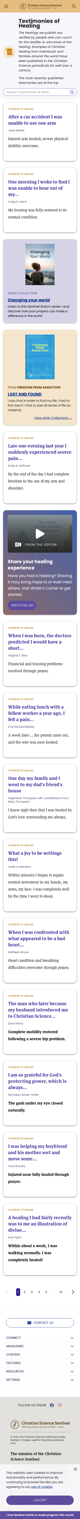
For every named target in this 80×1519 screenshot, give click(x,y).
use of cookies (41, 1487)
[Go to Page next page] (73, 1292)
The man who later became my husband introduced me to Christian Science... (38, 1010)
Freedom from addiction (38, 387)
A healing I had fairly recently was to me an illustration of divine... (40, 1224)
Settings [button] (13, 1380)
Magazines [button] (14, 1346)
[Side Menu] (6, 6)
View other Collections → (53, 418)
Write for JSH (22, 605)
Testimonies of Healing (39, 23)
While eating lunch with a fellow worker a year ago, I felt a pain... (36, 713)
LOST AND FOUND (25, 394)
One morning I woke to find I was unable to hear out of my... (39, 188)
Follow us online (32, 1405)
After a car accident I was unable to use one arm (35, 120)
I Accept (40, 1500)
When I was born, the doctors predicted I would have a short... (39, 642)
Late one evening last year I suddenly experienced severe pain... (39, 452)
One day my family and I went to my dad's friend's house (35, 784)
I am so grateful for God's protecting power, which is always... (37, 1081)
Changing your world (29, 300)
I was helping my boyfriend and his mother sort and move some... (37, 1152)
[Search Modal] (73, 6)
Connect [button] (13, 1338)
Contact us (43, 1322)
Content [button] (13, 1354)
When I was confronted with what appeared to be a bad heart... (38, 938)
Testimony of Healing (20, 109)
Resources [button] (15, 1371)
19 (60, 1292)
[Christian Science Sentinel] (40, 6)
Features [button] (13, 1363)
